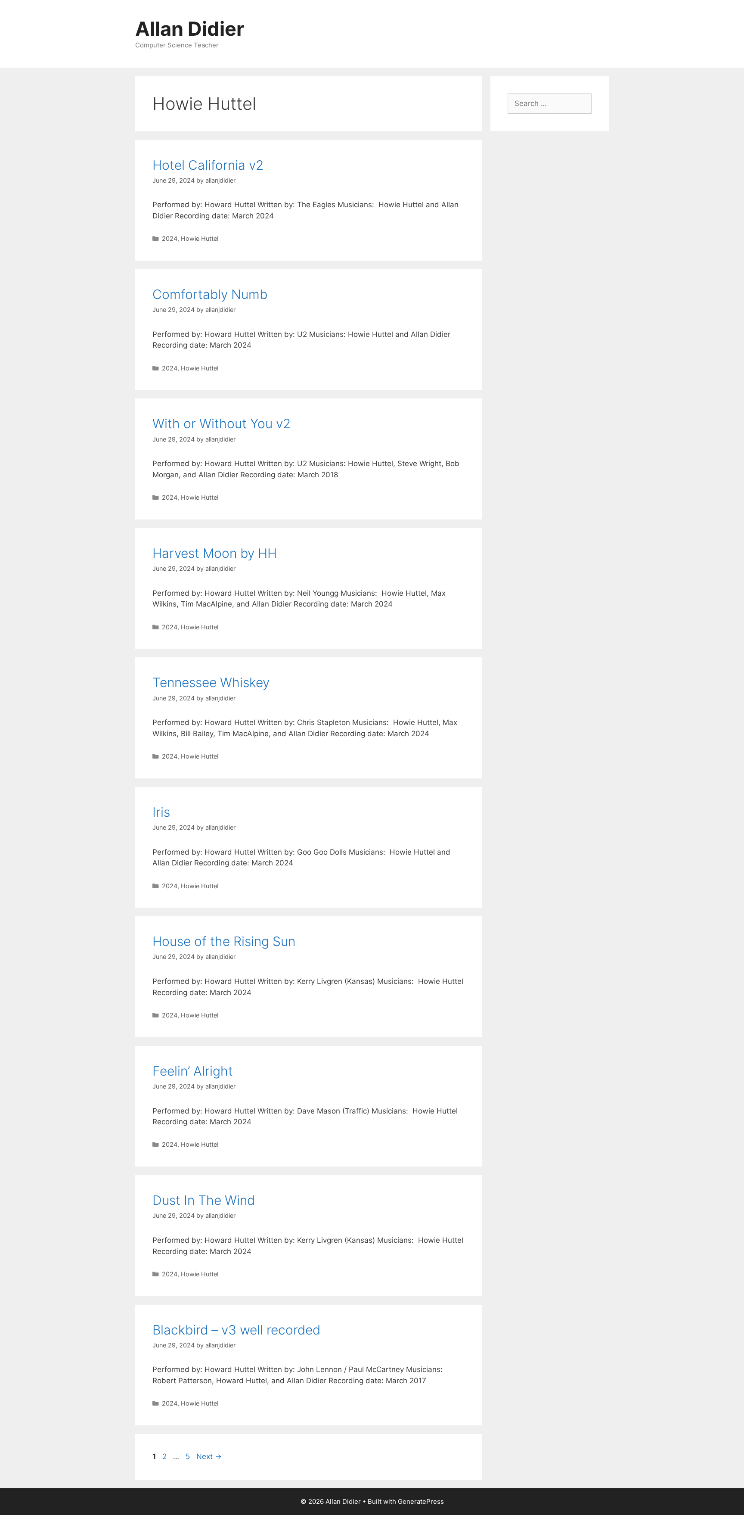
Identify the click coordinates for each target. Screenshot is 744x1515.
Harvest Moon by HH (214, 553)
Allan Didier (189, 28)
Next (209, 1456)
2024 (169, 238)
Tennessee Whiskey (211, 682)
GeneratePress (421, 1501)
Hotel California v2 (208, 165)
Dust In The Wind (203, 1200)
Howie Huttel (199, 238)
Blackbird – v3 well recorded (236, 1330)
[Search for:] (550, 103)
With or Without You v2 (221, 423)
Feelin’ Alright (192, 1071)
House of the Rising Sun (223, 941)
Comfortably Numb (209, 294)
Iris (161, 812)
